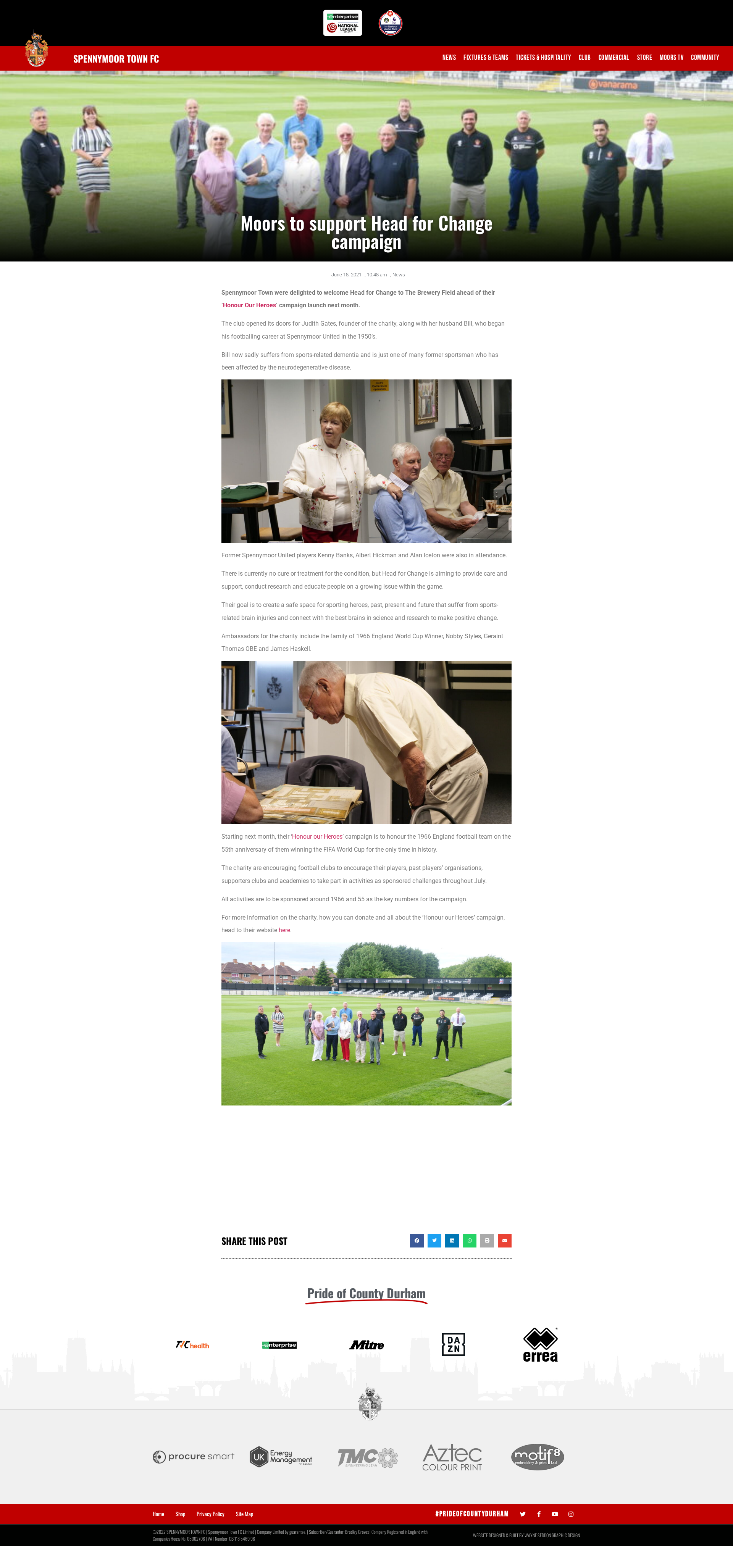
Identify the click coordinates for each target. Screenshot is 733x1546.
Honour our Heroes (317, 836)
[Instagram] (571, 1514)
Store (644, 57)
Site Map (244, 1514)
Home (158, 1514)
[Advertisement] (366, 1172)
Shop (180, 1514)
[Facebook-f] (539, 1514)
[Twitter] (523, 1514)
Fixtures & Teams (485, 57)
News (449, 57)
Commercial (614, 57)
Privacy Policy (210, 1514)
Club (585, 57)
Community (705, 57)
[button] (417, 1240)
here (284, 930)
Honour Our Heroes (249, 305)
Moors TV (671, 57)
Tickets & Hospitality (543, 57)
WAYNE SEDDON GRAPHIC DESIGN (552, 1535)
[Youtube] (555, 1514)
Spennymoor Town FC (116, 58)
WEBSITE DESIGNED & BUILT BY (499, 1535)
